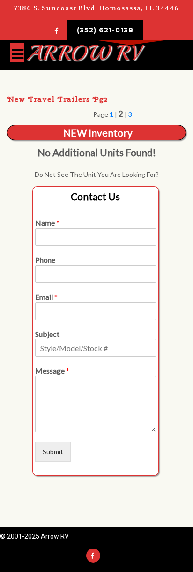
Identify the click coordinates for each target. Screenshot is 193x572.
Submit (53, 452)
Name (47, 222)
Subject (47, 333)
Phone (45, 259)
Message (52, 370)
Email (46, 296)
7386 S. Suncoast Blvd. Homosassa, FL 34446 (96, 8)
